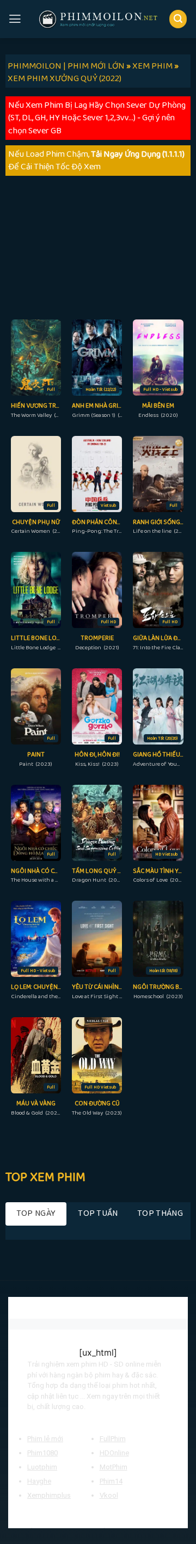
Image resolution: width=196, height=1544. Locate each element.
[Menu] (15, 19)
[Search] (178, 19)
